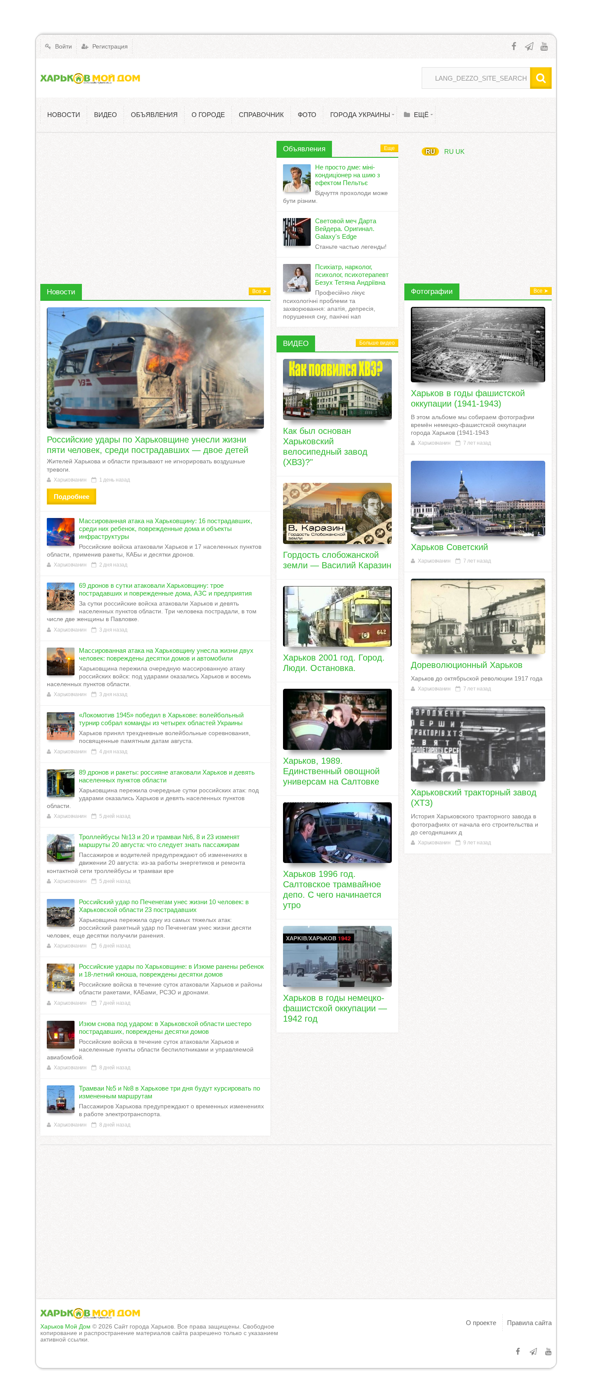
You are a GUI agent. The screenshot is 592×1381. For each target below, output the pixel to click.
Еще (389, 148)
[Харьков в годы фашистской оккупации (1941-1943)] (478, 344)
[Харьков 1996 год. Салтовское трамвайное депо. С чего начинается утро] (337, 832)
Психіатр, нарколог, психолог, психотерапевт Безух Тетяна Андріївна (352, 274)
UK (460, 151)
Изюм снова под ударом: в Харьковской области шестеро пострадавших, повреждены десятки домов (165, 1027)
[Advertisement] (155, 201)
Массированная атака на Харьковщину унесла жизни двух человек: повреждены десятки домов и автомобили (166, 654)
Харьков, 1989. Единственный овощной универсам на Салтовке (331, 771)
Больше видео (377, 343)
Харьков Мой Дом (65, 1326)
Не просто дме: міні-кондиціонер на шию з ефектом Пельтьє (347, 174)
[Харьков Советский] (478, 498)
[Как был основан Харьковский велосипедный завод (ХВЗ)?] (337, 389)
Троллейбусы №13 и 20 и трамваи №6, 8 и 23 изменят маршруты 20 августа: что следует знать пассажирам (159, 840)
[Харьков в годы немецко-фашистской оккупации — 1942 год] (337, 956)
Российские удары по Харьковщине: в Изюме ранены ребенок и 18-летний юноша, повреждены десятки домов (171, 970)
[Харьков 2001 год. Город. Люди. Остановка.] (337, 616)
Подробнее (71, 496)
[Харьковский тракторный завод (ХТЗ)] (478, 744)
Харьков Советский (449, 547)
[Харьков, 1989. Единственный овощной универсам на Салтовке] (337, 719)
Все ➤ (259, 291)
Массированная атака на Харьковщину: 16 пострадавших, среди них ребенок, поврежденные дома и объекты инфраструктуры (165, 528)
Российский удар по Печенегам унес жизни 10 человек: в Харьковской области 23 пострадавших (164, 905)
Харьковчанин (70, 480)
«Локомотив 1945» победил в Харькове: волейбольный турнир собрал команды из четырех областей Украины (161, 718)
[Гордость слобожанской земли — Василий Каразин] (337, 513)
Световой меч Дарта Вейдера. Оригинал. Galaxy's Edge (345, 228)
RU (430, 151)
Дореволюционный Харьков (467, 665)
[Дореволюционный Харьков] (478, 616)
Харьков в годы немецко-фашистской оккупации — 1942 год (335, 1008)
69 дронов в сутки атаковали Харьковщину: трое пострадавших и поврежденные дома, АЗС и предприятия (165, 589)
